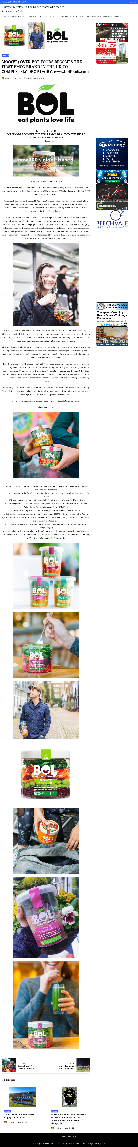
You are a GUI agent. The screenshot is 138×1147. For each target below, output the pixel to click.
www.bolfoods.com (46, 140)
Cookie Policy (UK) (69, 1136)
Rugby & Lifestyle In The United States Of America (33, 7)
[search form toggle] (134, 9)
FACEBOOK (35, 181)
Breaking (6, 55)
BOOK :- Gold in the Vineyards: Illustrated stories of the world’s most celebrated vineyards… (68, 1119)
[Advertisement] (112, 96)
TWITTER (45, 181)
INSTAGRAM (56, 181)
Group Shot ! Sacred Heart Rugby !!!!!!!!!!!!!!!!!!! (19, 1116)
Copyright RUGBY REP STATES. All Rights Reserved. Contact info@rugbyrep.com (69, 1143)
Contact (133, 2)
